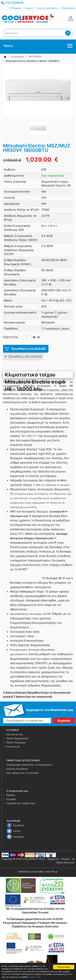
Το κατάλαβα (63, 967)
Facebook (18, 825)
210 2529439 (14, 2)
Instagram (18, 836)
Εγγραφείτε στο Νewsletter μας (49, 710)
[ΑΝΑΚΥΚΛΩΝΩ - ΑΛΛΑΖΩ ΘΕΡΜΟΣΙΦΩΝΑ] (35, 942)
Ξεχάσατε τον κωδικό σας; (21, 803)
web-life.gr (51, 871)
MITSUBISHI (35, 56)
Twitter (17, 831)
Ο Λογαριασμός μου (17, 790)
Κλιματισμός (17, 56)
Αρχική (29, 8)
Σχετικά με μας (14, 734)
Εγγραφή (11, 799)
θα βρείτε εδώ (34, 977)
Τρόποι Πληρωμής (16, 742)
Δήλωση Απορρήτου (17, 768)
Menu (8, 46)
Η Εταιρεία (15, 8)
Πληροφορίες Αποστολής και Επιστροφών (29, 764)
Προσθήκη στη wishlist (25, 356)
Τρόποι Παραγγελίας (17, 738)
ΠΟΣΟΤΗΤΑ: (10, 337)
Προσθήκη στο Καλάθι (28, 348)
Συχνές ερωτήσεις (47, 8)
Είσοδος (10, 795)
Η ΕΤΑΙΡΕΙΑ (12, 730)
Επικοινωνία (68, 8)
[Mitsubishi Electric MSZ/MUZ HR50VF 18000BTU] (37, 127)
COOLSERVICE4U (28, 18)
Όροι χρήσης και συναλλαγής (22, 772)
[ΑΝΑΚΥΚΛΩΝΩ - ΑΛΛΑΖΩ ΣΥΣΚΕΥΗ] (35, 885)
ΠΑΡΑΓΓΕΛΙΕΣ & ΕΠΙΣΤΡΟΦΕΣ (23, 760)
